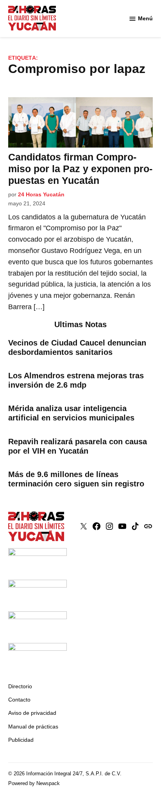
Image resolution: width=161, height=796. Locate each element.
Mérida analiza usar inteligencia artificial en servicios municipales (71, 413)
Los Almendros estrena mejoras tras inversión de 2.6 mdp (76, 380)
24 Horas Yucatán (41, 194)
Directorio (20, 686)
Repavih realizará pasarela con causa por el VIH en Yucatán (77, 446)
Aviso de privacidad (32, 713)
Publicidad (21, 740)
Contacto (19, 699)
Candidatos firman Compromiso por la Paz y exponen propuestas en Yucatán (80, 168)
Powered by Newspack (34, 783)
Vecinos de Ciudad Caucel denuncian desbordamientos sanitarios (77, 347)
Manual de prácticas (33, 726)
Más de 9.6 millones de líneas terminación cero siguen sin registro (76, 479)
